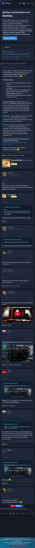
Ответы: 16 (13, 68)
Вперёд (18, 506)
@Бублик (18, 92)
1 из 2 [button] (12, 506)
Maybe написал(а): (9, 424)
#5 (31, 259)
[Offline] (6, 174)
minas (28, 56)
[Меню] (3, 3)
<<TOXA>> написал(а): (11, 207)
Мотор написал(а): (9, 383)
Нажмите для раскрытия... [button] (17, 397)
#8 (31, 338)
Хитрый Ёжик (6, 56)
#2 (31, 180)
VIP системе (6, 118)
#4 (31, 235)
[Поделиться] (31, 68)
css (22, 56)
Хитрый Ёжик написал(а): (12, 240)
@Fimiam (13, 93)
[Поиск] (32, 3)
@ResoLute (25, 92)
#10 (31, 419)
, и (12, 286)
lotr (25, 56)
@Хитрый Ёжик (10, 92)
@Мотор (19, 93)
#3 (31, 202)
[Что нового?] (28, 3)
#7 (31, 299)
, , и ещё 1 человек (14, 155)
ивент (17, 58)
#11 (31, 457)
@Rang (8, 93)
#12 (31, 497)
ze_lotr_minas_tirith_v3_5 (8, 58)
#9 (31, 378)
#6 (31, 277)
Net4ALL (8, 3)
